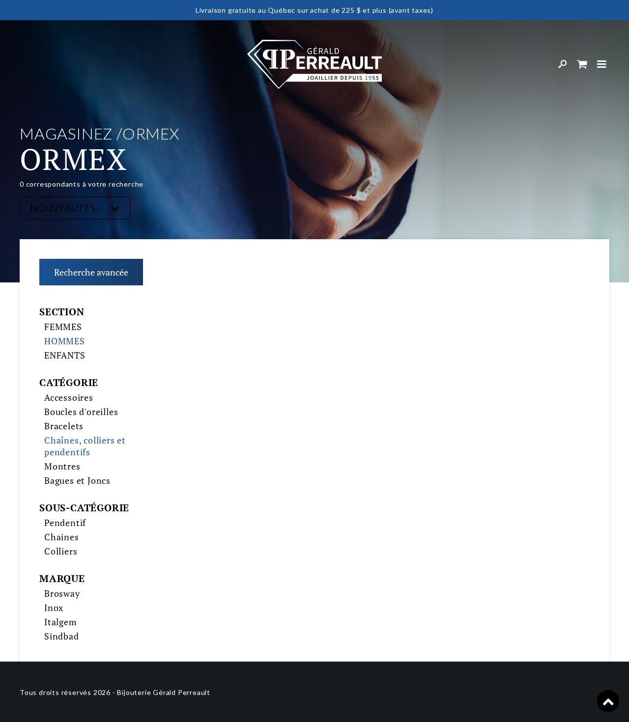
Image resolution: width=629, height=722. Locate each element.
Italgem (60, 622)
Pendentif (65, 522)
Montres (62, 466)
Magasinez (66, 133)
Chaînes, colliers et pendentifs (85, 446)
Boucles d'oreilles (81, 411)
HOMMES (64, 341)
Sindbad (61, 636)
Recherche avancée (91, 272)
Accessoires (68, 397)
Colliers (60, 551)
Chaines (61, 537)
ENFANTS (65, 355)
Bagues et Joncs (77, 480)
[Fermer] (602, 64)
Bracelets (64, 426)
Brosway (62, 593)
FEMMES (63, 327)
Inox (53, 607)
